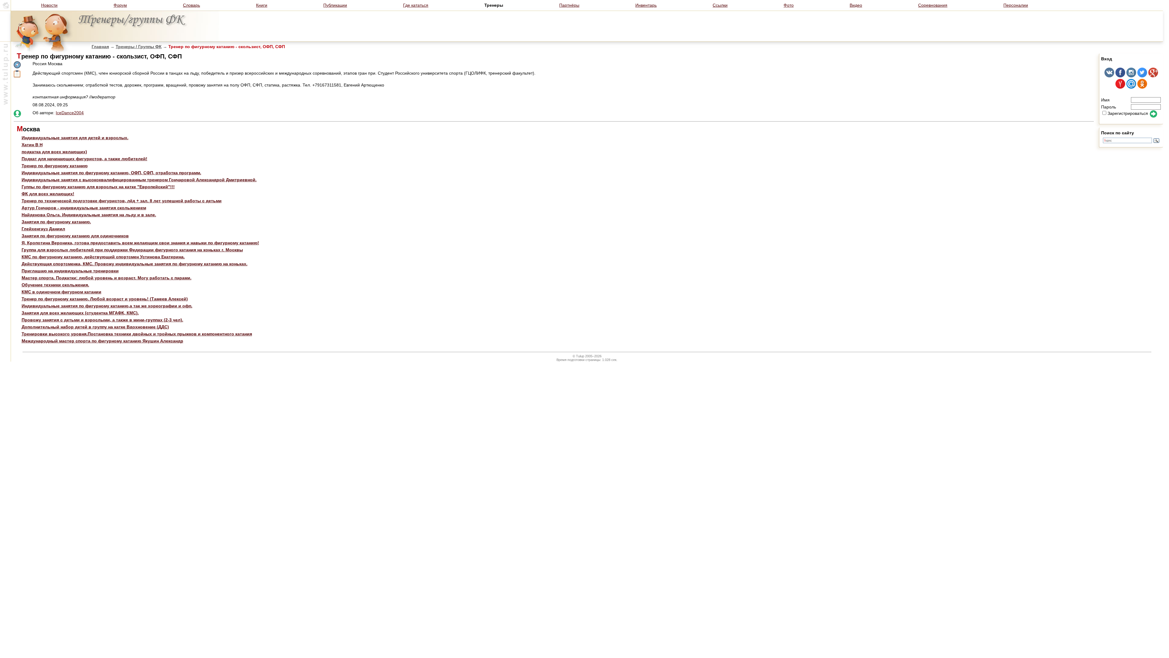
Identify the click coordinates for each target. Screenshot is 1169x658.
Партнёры (569, 5)
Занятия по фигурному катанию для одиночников (75, 235)
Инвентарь (646, 5)
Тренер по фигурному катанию (55, 165)
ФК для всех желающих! (48, 193)
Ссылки (720, 5)
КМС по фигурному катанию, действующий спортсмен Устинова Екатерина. (103, 256)
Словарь (191, 5)
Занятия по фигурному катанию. (56, 221)
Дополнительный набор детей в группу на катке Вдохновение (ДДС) (95, 326)
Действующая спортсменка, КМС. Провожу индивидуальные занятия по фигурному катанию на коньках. (134, 263)
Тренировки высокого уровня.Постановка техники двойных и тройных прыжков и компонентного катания (137, 333)
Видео (856, 5)
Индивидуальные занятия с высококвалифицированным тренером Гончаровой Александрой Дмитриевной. (139, 179)
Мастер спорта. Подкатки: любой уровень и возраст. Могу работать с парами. (106, 277)
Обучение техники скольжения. (55, 284)
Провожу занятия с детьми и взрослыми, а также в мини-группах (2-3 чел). (102, 319)
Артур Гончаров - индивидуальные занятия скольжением (84, 207)
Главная (100, 46)
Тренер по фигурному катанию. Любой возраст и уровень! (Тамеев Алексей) (105, 298)
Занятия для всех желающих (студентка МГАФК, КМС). (80, 312)
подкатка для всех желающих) (54, 151)
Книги (261, 5)
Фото (789, 5)
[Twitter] (1142, 75)
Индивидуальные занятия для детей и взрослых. (75, 137)
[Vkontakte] (1109, 75)
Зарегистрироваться (1128, 113)
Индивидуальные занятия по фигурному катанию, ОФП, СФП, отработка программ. (111, 172)
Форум (120, 5)
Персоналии (1015, 5)
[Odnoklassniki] (1142, 87)
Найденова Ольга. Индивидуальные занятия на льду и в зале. (89, 214)
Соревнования (932, 5)
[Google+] (1153, 75)
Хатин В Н (32, 144)
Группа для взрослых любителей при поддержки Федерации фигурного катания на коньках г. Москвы (132, 249)
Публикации (335, 5)
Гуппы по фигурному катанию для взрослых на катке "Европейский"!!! (98, 186)
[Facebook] (1120, 75)
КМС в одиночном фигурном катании (61, 291)
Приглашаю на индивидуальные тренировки (70, 270)
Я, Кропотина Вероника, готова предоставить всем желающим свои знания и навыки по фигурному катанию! (140, 242)
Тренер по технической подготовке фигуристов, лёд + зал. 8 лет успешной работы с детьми (122, 200)
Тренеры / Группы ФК (139, 46)
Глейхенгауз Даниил (43, 228)
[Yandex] (1120, 87)
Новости (49, 5)
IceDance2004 (70, 112)
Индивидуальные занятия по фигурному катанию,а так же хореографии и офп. (107, 305)
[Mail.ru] (1131, 87)
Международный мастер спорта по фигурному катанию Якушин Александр (102, 340)
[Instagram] (1131, 75)
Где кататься (415, 5)
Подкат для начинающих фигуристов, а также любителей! (84, 158)
